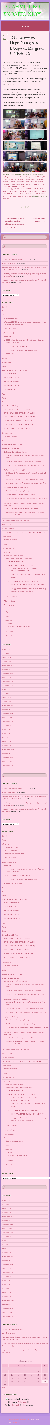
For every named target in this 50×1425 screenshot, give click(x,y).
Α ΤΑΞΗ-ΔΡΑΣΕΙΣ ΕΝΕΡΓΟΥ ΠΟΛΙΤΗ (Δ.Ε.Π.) (19, 409)
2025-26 (9, 635)
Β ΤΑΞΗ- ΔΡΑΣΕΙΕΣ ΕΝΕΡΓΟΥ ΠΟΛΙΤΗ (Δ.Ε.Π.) (19, 413)
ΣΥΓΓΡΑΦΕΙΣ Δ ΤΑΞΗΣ (11, 381)
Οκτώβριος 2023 (7, 765)
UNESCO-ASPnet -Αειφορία (13, 354)
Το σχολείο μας (26, 196)
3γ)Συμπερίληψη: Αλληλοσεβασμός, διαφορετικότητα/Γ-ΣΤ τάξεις (27, 498)
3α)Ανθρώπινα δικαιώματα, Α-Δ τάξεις (18, 491)
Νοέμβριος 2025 (7, 677)
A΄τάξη (4, 311)
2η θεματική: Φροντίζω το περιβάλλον (16, 470)
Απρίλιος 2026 (6, 657)
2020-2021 (9, 623)
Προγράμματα (6, 536)
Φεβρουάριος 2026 (8, 665)
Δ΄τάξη (4, 402)
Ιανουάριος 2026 (7, 669)
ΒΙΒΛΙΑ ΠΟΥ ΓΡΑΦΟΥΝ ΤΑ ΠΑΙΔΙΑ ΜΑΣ (15, 370)
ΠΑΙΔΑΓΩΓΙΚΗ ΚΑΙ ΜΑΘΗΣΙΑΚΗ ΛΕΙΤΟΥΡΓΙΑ (23, 582)
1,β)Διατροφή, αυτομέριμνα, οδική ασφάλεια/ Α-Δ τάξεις (23, 461)
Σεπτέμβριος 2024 (7, 725)
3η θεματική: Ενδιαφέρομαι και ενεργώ (16, 487)
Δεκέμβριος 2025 (7, 673)
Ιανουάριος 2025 (7, 709)
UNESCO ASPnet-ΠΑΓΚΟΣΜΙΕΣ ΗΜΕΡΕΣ (18, 346)
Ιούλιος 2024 (6, 729)
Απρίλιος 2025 (6, 697)
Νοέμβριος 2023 (7, 761)
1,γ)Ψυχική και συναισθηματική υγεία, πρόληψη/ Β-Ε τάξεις (25, 465)
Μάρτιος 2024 (6, 745)
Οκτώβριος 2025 (7, 681)
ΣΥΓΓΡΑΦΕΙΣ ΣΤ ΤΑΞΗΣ (12, 389)
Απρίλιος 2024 (6, 741)
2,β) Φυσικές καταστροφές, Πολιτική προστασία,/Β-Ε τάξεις (25, 479)
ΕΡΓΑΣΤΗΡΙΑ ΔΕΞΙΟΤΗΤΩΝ (11, 449)
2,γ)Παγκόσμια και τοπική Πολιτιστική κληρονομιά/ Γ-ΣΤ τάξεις (23, 177)
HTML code (15, 1405)
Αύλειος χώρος (9, 605)
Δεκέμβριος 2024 (7, 713)
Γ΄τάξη (4, 394)
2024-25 (4, 307)
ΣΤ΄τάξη (4, 544)
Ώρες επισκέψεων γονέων (14, 612)
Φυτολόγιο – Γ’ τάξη (8, 263)
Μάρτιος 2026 (6, 661)
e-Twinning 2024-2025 (11, 318)
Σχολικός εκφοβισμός (11, 539)
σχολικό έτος (8, 620)
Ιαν (4, 37)
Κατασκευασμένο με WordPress (19, 1419)
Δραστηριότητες (7, 433)
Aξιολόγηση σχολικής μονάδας (14, 555)
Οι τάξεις (6, 616)
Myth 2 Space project (9, 333)
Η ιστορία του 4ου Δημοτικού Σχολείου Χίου (15, 520)
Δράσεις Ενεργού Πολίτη (10, 406)
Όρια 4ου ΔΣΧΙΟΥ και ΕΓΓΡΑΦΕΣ (19, 626)
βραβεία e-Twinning (10, 328)
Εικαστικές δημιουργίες (11, 436)
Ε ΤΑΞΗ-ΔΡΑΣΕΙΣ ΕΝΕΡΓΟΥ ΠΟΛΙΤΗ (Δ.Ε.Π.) (23, 186)
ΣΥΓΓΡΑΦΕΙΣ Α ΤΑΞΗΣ (11, 374)
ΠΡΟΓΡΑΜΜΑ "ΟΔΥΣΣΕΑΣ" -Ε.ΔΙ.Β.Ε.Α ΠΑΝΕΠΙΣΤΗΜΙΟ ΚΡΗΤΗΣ (23, 532)
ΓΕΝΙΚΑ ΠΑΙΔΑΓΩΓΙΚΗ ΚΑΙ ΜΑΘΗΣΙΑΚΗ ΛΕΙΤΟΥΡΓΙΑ (28, 585)
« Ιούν (4, 1387)
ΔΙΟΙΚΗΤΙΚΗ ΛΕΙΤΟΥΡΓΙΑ (34, 184)
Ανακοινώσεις (6, 363)
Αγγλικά (4, 359)
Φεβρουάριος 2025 (8, 705)
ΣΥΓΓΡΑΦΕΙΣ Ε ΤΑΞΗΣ (11, 385)
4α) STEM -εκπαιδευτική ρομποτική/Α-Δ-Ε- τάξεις (22, 508)
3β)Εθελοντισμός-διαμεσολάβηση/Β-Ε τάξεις (20, 494)
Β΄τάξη (4, 367)
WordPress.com (17, 1422)
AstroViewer (22, 1402)
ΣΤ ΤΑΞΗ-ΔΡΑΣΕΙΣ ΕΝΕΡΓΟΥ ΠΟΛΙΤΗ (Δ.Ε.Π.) (19, 428)
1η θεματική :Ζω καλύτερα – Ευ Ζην (15, 452)
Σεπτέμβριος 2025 (7, 685)
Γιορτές (4, 398)
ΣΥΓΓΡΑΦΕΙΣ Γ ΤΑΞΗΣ (11, 378)
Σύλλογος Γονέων (8, 548)
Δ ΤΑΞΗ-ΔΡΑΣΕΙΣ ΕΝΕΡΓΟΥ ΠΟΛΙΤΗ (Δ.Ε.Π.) (19, 420)
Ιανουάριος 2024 (7, 753)
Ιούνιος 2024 (6, 733)
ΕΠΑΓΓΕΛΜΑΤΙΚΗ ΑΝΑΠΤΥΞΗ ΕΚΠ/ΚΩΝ (21, 565)
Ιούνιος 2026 (6, 649)
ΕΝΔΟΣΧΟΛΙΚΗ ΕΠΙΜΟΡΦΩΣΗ (23, 189)
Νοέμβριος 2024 (7, 717)
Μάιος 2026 (5, 653)
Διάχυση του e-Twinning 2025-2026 (13, 259)
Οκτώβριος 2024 (7, 721)
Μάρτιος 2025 (6, 701)
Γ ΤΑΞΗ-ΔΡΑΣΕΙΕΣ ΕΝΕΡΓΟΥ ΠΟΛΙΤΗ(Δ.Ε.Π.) (19, 417)
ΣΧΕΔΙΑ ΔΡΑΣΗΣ (11, 596)
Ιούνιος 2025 (6, 689)
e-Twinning (5, 315)
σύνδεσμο (6, 198)
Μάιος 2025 (5, 693)
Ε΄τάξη (10, 189)
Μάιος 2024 (5, 737)
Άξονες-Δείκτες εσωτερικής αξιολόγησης (19, 558)
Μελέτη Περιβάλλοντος (9, 528)
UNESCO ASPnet (10, 179)
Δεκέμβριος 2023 (7, 757)
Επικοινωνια (8, 609)
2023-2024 (9, 631)
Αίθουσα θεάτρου (9, 601)
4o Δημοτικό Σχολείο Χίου (22, 10)
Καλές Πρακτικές (7, 524)
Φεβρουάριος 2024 (8, 749)
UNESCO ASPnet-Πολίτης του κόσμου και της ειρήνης (21, 350)
